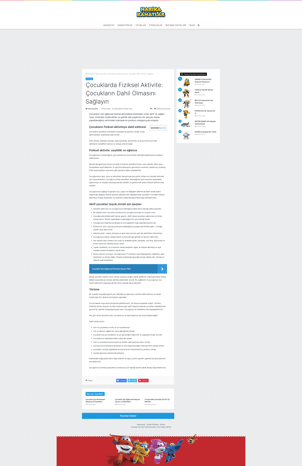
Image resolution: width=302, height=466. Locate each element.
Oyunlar (141, 25)
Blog (192, 25)
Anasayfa (108, 25)
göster (162, 128)
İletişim (162, 424)
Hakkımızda (141, 424)
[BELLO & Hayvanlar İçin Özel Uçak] (186, 103)
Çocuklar (103, 74)
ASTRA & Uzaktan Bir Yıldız (205, 132)
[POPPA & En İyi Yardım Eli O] (186, 114)
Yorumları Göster (128, 416)
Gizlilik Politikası (152, 424)
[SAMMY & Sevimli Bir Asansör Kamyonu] (186, 82)
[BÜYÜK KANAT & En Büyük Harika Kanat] (186, 124)
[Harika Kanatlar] (151, 11)
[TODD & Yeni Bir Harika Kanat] (186, 93)
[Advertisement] (151, 48)
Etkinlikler (155, 25)
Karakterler (125, 25)
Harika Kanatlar (92, 109)
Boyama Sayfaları (176, 25)
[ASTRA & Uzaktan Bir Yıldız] (186, 135)
